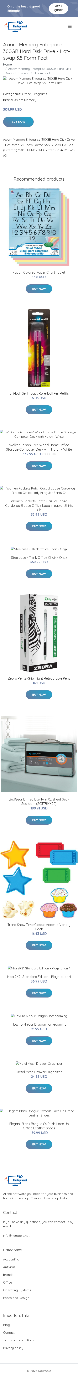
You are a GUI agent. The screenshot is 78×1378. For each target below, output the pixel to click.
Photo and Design (16, 1298)
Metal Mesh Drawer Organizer (39, 1072)
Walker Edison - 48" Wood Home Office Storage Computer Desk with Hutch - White (39, 447)
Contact (9, 1333)
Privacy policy (13, 1348)
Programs (39, 94)
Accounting (11, 1259)
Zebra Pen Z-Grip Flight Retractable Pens (39, 678)
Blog (6, 1325)
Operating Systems (17, 1290)
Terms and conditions (18, 1340)
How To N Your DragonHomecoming (39, 1024)
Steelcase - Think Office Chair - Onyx (39, 557)
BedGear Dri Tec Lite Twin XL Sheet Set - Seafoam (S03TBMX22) (39, 801)
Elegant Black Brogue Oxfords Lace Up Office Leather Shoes (39, 1126)
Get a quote (58, 8)
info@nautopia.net (16, 1236)
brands (8, 1275)
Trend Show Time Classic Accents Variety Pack (39, 927)
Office (26, 94)
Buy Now (18, 122)
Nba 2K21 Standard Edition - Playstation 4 (39, 977)
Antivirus (9, 1267)
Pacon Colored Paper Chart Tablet (39, 272)
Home (7, 64)
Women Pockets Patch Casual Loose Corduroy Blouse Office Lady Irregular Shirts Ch (39, 505)
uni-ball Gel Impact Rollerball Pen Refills (39, 393)
